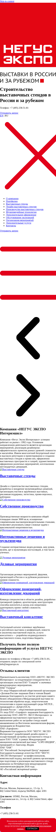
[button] (28, 338)
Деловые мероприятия (18, 564)
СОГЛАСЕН (32, 828)
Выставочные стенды (17, 476)
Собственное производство (22, 506)
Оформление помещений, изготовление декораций (21, 591)
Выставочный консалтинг (21, 617)
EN (1, 115)
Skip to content (7, 1)
